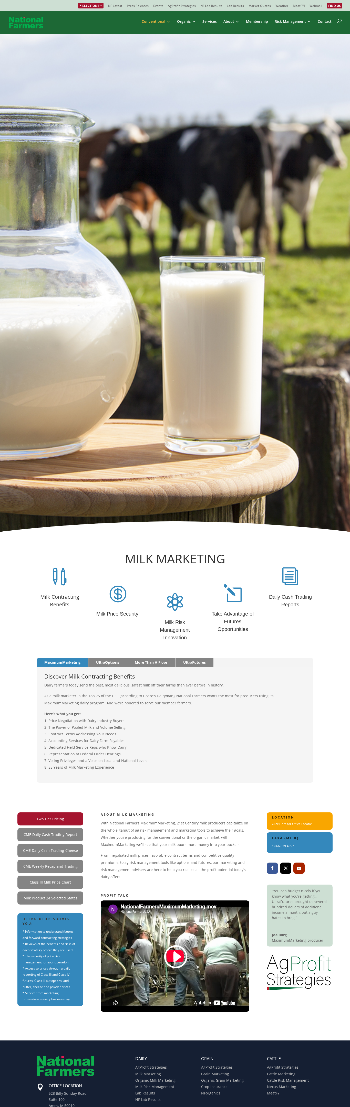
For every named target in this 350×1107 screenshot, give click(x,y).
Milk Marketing (148, 1073)
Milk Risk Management (154, 1086)
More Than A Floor (151, 662)
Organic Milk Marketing (155, 1080)
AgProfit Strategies (182, 6)
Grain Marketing (215, 1073)
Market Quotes (260, 6)
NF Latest (115, 6)
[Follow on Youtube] (299, 868)
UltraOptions (107, 662)
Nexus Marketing (281, 1086)
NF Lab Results (211, 6)
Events (158, 6)
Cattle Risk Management (288, 1080)
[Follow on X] (285, 868)
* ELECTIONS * (91, 6)
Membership (257, 22)
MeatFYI (299, 6)
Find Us (334, 6)
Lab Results (235, 6)
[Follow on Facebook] (272, 868)
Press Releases (138, 6)
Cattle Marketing (281, 1073)
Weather (281, 6)
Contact (325, 22)
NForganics (210, 1093)
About (228, 22)
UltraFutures (194, 662)
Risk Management (290, 22)
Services (209, 22)
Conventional (153, 22)
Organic (184, 22)
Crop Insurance (214, 1086)
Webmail (316, 6)
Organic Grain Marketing (222, 1080)
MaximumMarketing (62, 662)
